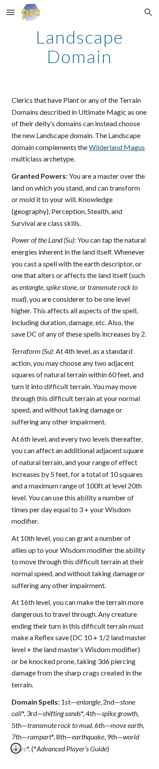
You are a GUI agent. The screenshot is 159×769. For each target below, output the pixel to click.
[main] (79, 47)
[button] (10, 12)
